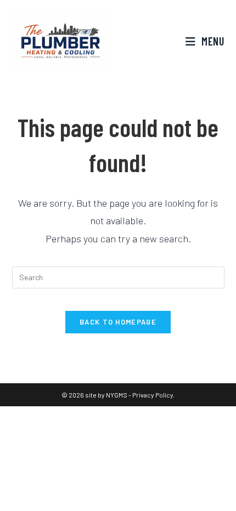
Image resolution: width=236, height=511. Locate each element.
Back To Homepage (118, 321)
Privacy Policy (152, 395)
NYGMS (116, 395)
